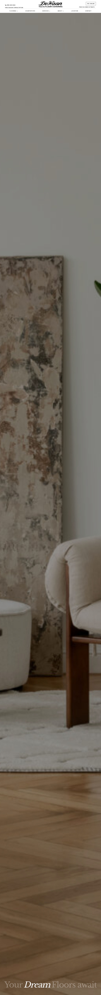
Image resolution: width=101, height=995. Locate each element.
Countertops (30, 11)
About (60, 11)
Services (45, 11)
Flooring (13, 11)
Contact (88, 11)
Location (74, 11)
